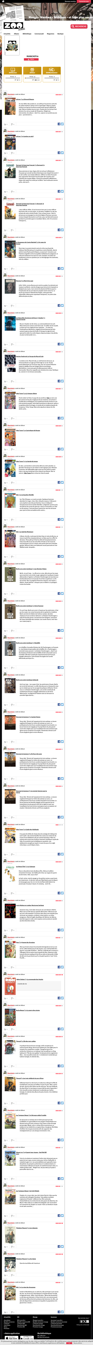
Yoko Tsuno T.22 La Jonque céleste (26, 393)
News (5, 1327)
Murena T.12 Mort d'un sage (24, 281)
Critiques (6, 1323)
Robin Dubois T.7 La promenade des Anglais (30, 979)
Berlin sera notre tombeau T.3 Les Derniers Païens (31, 569)
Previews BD (21, 1327)
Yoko (47, 398)
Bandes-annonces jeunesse (59, 1322)
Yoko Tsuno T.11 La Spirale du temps (27, 461)
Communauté (39, 34)
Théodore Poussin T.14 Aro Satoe (26, 1259)
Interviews (7, 1325)
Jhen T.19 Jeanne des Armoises (25, 942)
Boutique (60, 34)
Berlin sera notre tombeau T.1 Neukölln (28, 643)
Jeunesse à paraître (56, 1320)
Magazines (50, 34)
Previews (6, 1328)
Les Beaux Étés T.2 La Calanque (25, 866)
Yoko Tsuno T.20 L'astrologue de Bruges (28, 430)
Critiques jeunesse (56, 1323)
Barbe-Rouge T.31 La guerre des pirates (28, 1010)
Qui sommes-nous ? (83, 1318)
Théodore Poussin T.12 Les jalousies (27, 1228)
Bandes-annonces (9, 1322)
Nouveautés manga (39, 1325)
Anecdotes (7, 1320)
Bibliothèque (27, 34)
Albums (16, 34)
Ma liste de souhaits (43, 1337)
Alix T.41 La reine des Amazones (25, 1287)
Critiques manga (38, 1323)
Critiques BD (21, 1323)
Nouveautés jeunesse (57, 1325)
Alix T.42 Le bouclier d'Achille (25, 495)
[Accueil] (4, 1)
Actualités (7, 34)
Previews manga (38, 1327)
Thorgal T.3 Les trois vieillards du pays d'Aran (30, 1078)
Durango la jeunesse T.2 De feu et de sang (29, 754)
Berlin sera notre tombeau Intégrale (27, 680)
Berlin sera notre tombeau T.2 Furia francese (29, 606)
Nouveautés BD (22, 1325)
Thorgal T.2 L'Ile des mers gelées (26, 1041)
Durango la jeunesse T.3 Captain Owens (28, 717)
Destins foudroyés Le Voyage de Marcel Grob (29, 356)
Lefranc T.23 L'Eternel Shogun (25, 99)
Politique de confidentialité (83, 1325)
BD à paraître (21, 1320)
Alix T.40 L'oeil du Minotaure (24, 532)
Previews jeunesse (56, 1327)
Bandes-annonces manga (40, 1322)
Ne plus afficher (78, 1343)
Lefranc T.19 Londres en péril (24, 136)
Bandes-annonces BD (23, 1322)
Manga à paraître (38, 1320)
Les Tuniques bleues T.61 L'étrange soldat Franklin (31, 1115)
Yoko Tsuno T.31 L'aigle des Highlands (27, 829)
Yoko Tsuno (27, 473)
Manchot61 (10, 94)
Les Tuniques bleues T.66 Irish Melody (27, 1191)
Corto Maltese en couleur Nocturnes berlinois (30, 905)
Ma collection (41, 1335)
